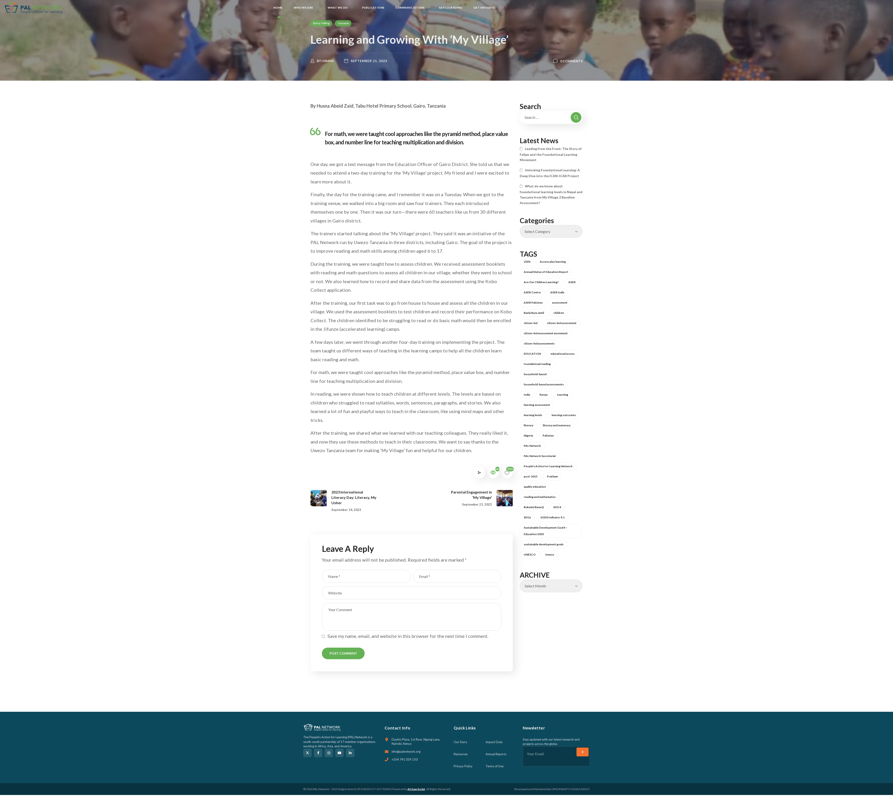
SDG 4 (557, 507)
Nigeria (528, 435)
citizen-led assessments (539, 343)
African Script (416, 789)
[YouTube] (339, 753)
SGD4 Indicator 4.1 (552, 517)
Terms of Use (494, 766)
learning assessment (537, 405)
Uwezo (549, 554)
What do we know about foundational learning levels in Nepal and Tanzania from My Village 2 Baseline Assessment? (551, 194)
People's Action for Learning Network (548, 466)
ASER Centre (532, 292)
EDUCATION (532, 353)
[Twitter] (307, 753)
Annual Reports (496, 754)
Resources (461, 754)
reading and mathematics (540, 497)
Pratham (552, 476)
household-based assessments (544, 384)
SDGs (527, 517)
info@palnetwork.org (406, 751)
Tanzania (343, 23)
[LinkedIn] (350, 753)
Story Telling (321, 23)
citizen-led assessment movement (546, 333)
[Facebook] (318, 753)
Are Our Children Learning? (541, 282)
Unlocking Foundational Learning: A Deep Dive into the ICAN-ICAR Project (550, 173)
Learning (562, 394)
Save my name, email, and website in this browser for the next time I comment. (407, 636)
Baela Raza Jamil (534, 313)
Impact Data (494, 742)
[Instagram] (329, 753)
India (527, 394)
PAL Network (532, 445)
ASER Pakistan (533, 302)
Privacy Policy (463, 766)
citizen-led (530, 323)
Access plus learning (553, 261)
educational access (562, 353)
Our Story (460, 742)
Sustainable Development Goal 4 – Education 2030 (545, 531)
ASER (572, 282)
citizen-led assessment (561, 323)
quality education (535, 486)
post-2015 (530, 476)
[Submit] (582, 752)
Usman (328, 61)
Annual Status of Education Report (546, 272)
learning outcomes (564, 415)
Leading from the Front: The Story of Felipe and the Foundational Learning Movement (551, 154)
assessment (559, 302)
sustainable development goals (543, 544)
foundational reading (537, 364)
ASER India (557, 292)
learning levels (533, 415)
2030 (527, 261)
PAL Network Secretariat (540, 456)
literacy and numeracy (556, 425)
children (558, 313)
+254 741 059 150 (405, 759)
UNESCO (530, 554)
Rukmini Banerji (534, 507)
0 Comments (571, 61)
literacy (528, 425)
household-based (535, 374)
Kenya (543, 394)
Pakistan (548, 435)
